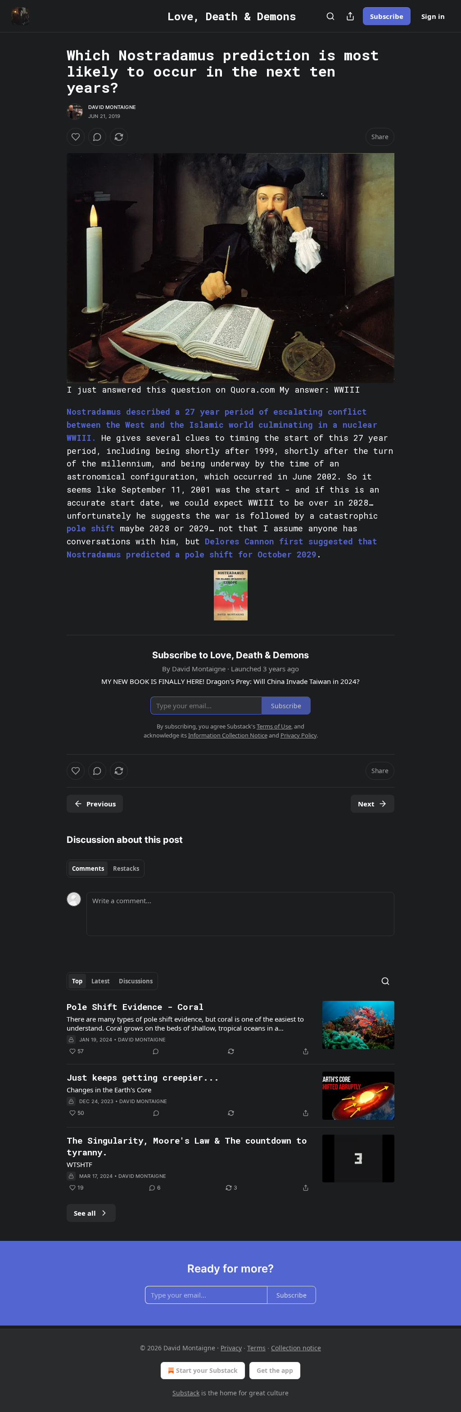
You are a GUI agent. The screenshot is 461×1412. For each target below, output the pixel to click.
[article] (230, 1028)
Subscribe (386, 16)
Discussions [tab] (136, 981)
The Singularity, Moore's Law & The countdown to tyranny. (187, 1146)
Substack (185, 1393)
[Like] (76, 137)
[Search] (330, 16)
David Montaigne (112, 107)
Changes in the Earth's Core (109, 1089)
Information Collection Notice (227, 735)
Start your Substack (207, 1370)
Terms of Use (274, 726)
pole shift (91, 528)
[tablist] (106, 869)
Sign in (433, 16)
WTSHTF (79, 1164)
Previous (101, 803)
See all (85, 1212)
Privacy (231, 1348)
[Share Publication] (350, 16)
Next (366, 803)
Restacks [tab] (126, 868)
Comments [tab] (88, 868)
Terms (256, 1348)
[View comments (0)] (97, 137)
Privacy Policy (298, 735)
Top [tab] (77, 981)
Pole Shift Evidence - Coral (135, 1006)
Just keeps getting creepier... (143, 1077)
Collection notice (296, 1348)
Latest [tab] (100, 981)
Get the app (275, 1370)
